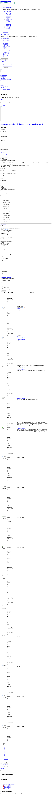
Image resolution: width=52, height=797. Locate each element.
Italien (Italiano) (7, 787)
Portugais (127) (9, 25)
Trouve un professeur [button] (7, 7)
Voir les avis (3, 152)
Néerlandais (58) (9, 22)
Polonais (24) (8, 24)
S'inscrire (5, 30)
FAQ (2, 99)
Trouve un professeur (5, 795)
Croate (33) (8, 18)
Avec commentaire (6, 289)
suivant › (5, 757)
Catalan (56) (8, 17)
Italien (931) (8, 21)
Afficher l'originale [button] (21, 308)
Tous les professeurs (7, 11)
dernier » (6, 759)
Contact (2, 768)
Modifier (19, 336)
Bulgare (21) (8, 16)
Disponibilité (5, 91)
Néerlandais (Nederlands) (9, 784)
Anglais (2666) (9, 14)
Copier (14, 170)
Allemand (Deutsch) (8, 786)
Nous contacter (4, 105)
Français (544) (8, 20)
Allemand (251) (9, 13)
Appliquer (3, 291)
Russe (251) (8, 27)
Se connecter (5, 32)
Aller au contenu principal (6, 1)
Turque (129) (8, 29)
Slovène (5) (8, 28)
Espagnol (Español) (8, 788)
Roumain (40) (8, 26)
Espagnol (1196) (9, 19)
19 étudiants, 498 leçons (5, 154)
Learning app (3, 776)
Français (3, 782)
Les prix (2, 87)
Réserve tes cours (4, 86)
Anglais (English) (7, 785)
